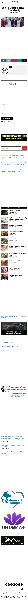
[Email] (24, 60)
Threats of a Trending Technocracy (14, 211)
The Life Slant (5, 597)
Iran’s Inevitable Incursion (15, 225)
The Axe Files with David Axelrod (9, 346)
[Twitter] (8, 60)
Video (11, 597)
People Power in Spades (15, 268)
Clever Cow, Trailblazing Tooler (17, 239)
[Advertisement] (14, 42)
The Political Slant (5, 596)
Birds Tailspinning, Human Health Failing (17, 254)
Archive (20, 597)
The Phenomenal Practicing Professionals (16, 232)
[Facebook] (3, 60)
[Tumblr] (19, 584)
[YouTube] (14, 584)
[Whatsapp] (19, 60)
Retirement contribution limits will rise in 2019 (13, 316)
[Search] (24, 148)
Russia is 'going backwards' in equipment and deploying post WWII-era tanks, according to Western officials (13, 164)
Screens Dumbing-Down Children (17, 246)
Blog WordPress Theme (20, 593)
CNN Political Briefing (7, 342)
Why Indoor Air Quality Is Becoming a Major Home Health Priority (18, 218)
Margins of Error (5, 350)
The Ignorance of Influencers (16, 261)
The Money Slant (14, 596)
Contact (15, 597)
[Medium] (16, 584)
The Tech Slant (22, 596)
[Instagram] (11, 584)
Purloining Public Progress (16, 275)
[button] (22, 589)
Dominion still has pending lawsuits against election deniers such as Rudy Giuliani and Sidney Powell (12, 157)
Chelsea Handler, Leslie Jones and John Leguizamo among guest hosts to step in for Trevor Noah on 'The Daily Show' (13, 438)
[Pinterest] (14, 60)
